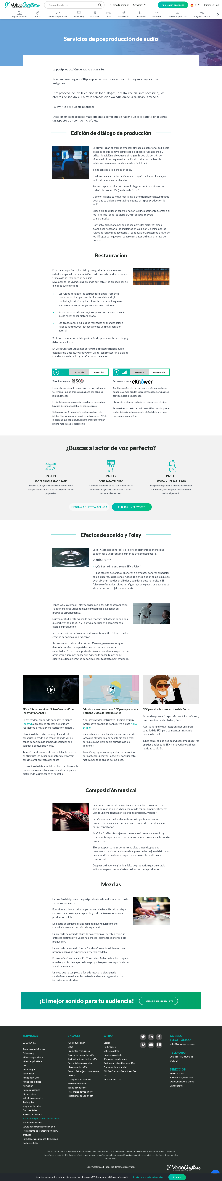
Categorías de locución (79, 1079)
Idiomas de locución (77, 1067)
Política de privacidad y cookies (119, 1063)
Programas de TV (201, 16)
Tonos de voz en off (77, 1087)
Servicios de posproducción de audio (41, 1118)
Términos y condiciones (115, 1059)
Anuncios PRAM (31, 1077)
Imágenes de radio (32, 1106)
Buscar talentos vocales (80, 1063)
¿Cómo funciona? (119, 4)
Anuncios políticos (32, 1081)
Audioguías (28, 1102)
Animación (141, 16)
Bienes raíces (29, 1094)
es (196, 4)
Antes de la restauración (79, 373)
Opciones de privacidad (115, 1067)
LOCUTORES (29, 1042)
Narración (95, 16)
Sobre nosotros (111, 1050)
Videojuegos (29, 1069)
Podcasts (156, 16)
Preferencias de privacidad (148, 1177)
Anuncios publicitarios (34, 1049)
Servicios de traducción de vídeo (39, 1126)
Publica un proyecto (173, 4)
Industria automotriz (33, 1098)
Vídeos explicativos (32, 1061)
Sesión (107, 1042)
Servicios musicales (32, 1122)
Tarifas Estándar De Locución (82, 1059)
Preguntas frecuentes (79, 1050)
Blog (70, 1046)
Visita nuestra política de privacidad (110, 1177)
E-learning (79, 16)
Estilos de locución (77, 1083)
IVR (109, 16)
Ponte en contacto (113, 1055)
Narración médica (31, 1089)
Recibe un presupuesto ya (158, 1000)
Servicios (138, 4)
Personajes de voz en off (80, 1091)
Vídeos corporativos (57, 16)
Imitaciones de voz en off (80, 1095)
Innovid (27, 723)
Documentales (30, 1110)
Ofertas (38, 16)
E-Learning (28, 1053)
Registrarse (110, 1046)
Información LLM (112, 1079)
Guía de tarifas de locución (81, 1055)
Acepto (177, 1177)
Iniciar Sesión (211, 4)
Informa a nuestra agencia (89, 507)
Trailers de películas (177, 16)
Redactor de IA (30, 1143)
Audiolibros (123, 16)
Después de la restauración (98, 373)
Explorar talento (19, 16)
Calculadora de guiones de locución (40, 1138)
